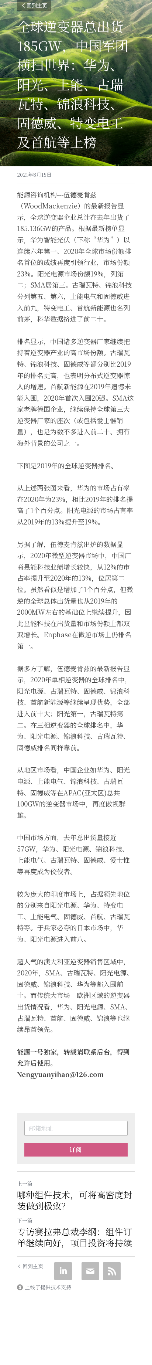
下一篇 (24, 1220)
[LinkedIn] (63, 1271)
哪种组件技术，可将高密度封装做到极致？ (74, 1200)
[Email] (90, 1271)
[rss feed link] (112, 1271)
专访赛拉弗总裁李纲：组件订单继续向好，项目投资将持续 (74, 1237)
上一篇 (24, 1183)
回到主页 (37, 5)
